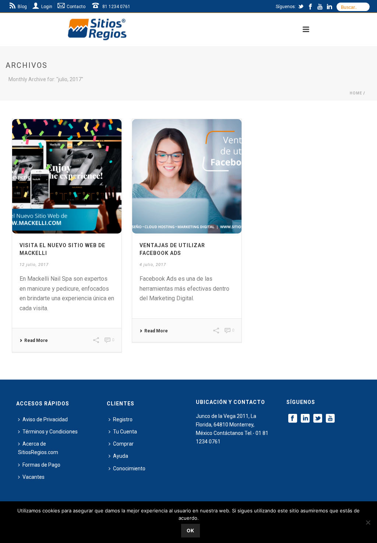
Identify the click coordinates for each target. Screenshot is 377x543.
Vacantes (33, 477)
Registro (123, 419)
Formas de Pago (41, 465)
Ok (190, 530)
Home (356, 93)
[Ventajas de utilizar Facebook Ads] (187, 176)
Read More (36, 340)
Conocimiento (129, 468)
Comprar (123, 444)
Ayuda (120, 456)
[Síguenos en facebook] (292, 418)
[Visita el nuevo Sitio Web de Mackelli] (66, 176)
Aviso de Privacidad (45, 419)
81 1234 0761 (116, 6)
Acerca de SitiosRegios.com (38, 448)
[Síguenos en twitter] (317, 418)
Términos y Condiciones (50, 432)
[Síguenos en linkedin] (305, 418)
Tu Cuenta (125, 432)
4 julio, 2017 (153, 264)
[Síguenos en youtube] (330, 418)
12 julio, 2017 (34, 264)
